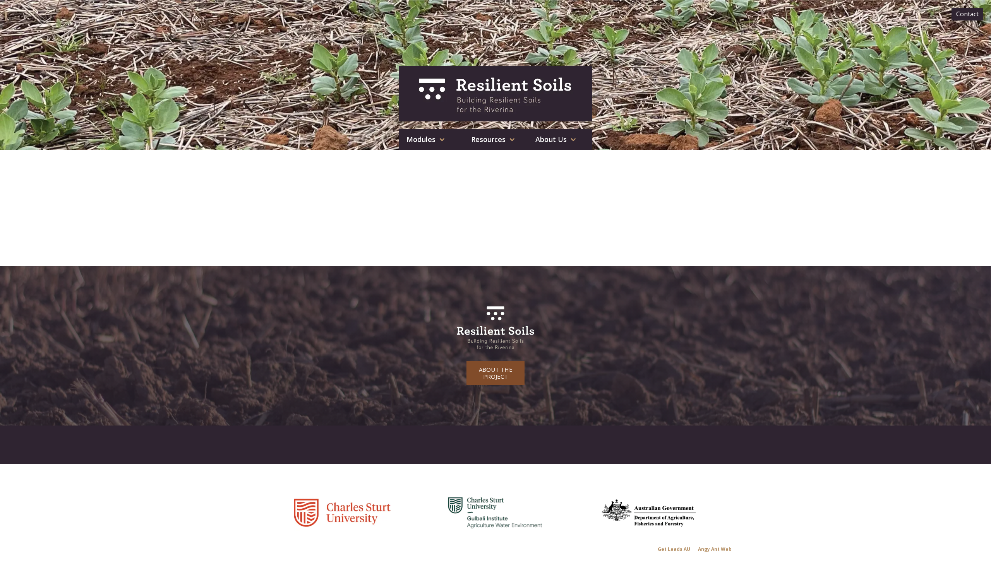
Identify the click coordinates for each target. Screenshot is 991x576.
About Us (551, 139)
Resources (488, 139)
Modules (420, 139)
